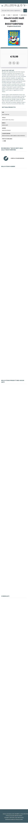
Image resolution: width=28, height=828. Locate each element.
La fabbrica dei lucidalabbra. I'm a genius (14, 653)
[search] (25, 10)
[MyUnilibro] (18, 5)
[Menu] (2, 5)
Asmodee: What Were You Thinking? (14, 327)
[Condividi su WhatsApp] (17, 63)
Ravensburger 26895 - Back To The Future (14, 224)
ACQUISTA (15, 200)
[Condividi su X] (13, 63)
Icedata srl (12, 819)
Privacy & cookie (19, 819)
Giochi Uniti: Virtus (14, 543)
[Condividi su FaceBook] (10, 63)
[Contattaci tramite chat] (15, 5)
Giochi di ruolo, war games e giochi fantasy (13, 135)
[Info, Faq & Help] (21, 5)
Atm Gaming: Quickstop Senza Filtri (14, 362)
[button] (25, 5)
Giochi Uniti (5, 125)
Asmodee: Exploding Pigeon (14, 258)
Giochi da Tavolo (6, 130)
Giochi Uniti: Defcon (14, 508)
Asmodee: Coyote (14, 293)
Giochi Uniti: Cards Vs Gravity (14, 577)
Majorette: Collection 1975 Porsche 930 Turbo (14, 791)
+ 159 (3, 141)
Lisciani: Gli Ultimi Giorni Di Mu (14, 688)
